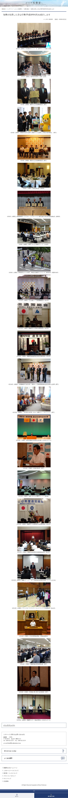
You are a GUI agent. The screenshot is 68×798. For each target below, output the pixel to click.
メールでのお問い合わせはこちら (12, 743)
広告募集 (6, 781)
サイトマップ (7, 778)
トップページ (10, 9)
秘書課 (5, 737)
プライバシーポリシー (10, 776)
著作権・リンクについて (10, 773)
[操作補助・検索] (51, 795)
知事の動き (26, 9)
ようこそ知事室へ (18, 9)
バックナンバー (9, 725)
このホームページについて (11, 770)
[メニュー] (17, 795)
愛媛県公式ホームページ (10, 767)
